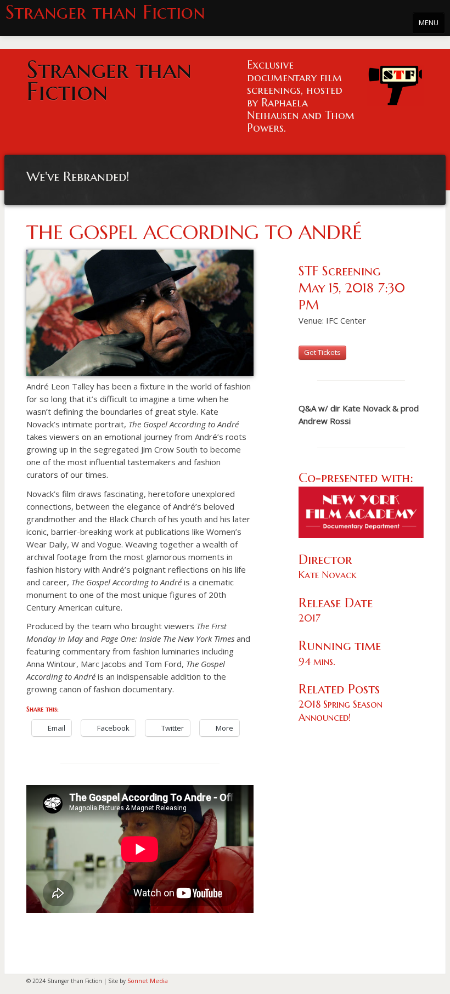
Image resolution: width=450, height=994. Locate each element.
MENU (428, 22)
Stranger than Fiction (105, 12)
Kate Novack (328, 574)
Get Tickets (322, 352)
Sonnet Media (147, 980)
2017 (309, 618)
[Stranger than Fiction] (395, 82)
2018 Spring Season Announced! (341, 710)
